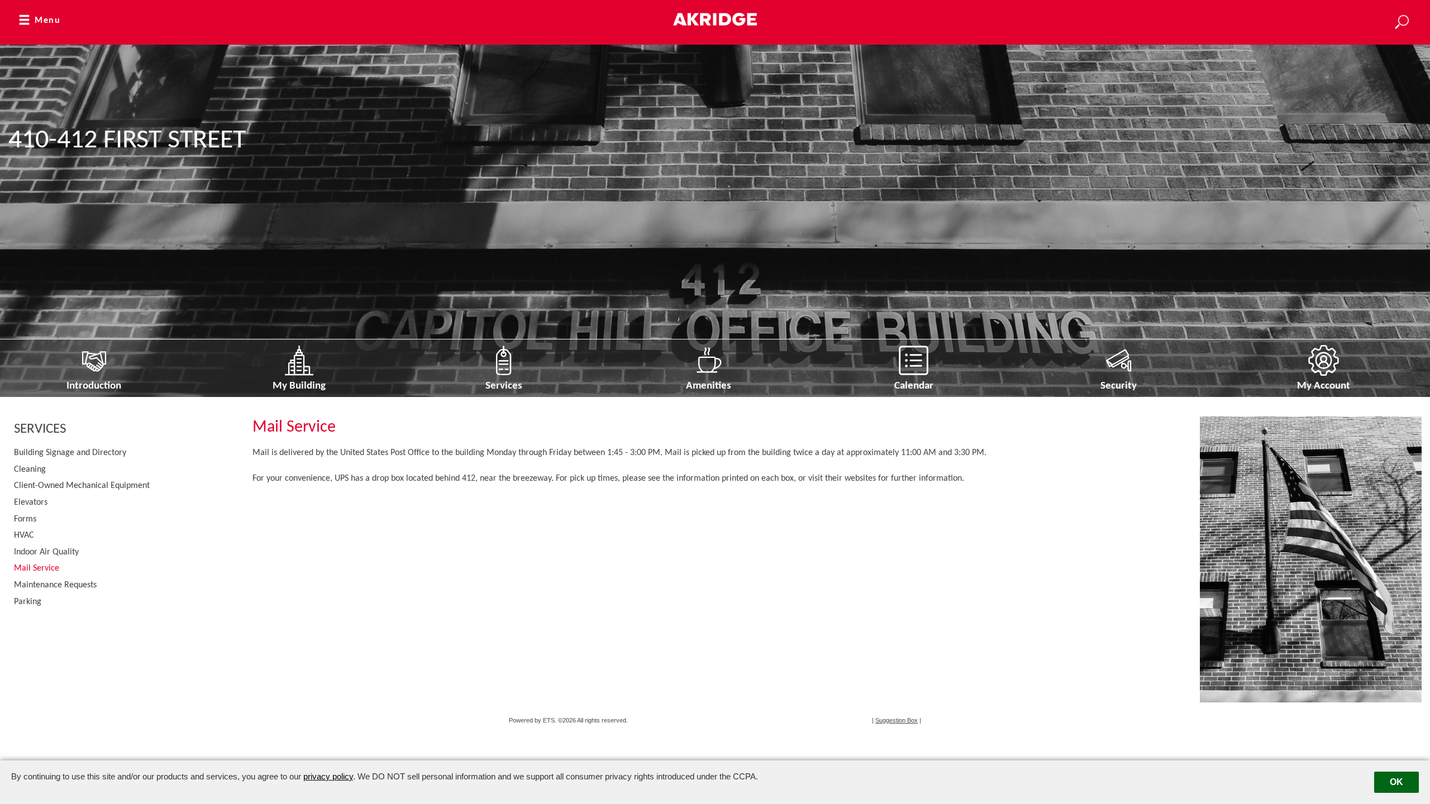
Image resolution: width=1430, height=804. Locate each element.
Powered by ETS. (532, 720)
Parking (27, 601)
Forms (25, 519)
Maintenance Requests (55, 585)
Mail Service (36, 568)
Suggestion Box (896, 720)
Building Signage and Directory (70, 452)
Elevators (30, 502)
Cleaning (30, 469)
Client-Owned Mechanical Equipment (82, 485)
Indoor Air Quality (46, 552)
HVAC (24, 535)
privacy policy (328, 776)
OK (1396, 782)
